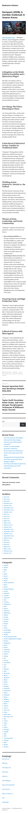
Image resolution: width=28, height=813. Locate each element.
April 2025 (7, 520)
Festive (6, 621)
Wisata (6, 744)
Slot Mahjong (6, 780)
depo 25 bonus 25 (7, 793)
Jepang (6, 656)
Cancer (6, 591)
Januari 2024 (8, 553)
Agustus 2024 (8, 538)
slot (3, 798)
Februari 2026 (8, 503)
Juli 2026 (6, 497)
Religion (6, 699)
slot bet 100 (5, 759)
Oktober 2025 (8, 512)
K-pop (6, 660)
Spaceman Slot (8, 716)
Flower (6, 623)
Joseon (6, 373)
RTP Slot (4, 763)
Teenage (6, 729)
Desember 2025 (8, 507)
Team (5, 727)
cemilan (6, 595)
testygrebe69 (7, 372)
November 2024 (9, 531)
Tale (5, 725)
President (7, 695)
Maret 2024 (7, 549)
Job (5, 658)
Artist (5, 574)
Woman (6, 747)
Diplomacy (7, 613)
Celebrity (6, 593)
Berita (5, 580)
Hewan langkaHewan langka (12, 639)
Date (5, 606)
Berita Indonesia (9, 582)
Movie (20, 372)
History (6, 641)
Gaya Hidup (7, 630)
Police (5, 693)
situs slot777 (6, 789)
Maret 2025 (7, 523)
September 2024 (9, 536)
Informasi (7, 649)
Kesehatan (7, 662)
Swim (5, 723)
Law (5, 664)
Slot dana (5, 772)
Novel (5, 684)
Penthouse (7, 690)
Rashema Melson (10, 5)
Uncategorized (8, 738)
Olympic (6, 686)
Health (6, 634)
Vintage (6, 740)
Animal (6, 565)
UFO (5, 736)
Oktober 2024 (8, 533)
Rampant (20, 373)
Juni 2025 (7, 516)
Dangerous (7, 604)
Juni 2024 (7, 542)
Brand (5, 587)
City (5, 600)
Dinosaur (6, 610)
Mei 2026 (7, 501)
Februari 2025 (8, 525)
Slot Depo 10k (6, 767)
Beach (5, 576)
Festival (6, 619)
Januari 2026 (8, 505)
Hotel (5, 645)
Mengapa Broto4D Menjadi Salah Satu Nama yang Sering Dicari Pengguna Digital (14, 459)
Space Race (7, 714)
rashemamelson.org (8, 37)
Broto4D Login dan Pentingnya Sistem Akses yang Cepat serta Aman (13, 453)
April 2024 (7, 546)
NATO (5, 682)
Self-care (6, 710)
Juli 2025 (6, 514)
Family (6, 617)
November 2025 (9, 510)
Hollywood (7, 643)
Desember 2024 (8, 529)
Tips (5, 734)
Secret (6, 708)
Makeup (6, 669)
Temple (6, 731)
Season (6, 706)
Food (5, 626)
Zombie (4, 375)
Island (6, 654)
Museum (6, 677)
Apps (5, 569)
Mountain (7, 673)
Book (5, 584)
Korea (10, 373)
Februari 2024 (8, 551)
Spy (5, 718)
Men (5, 671)
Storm (6, 721)
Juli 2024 (6, 540)
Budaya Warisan (9, 589)
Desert (6, 608)
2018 (3, 373)
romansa (6, 701)
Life (5, 667)
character (7, 597)
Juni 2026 (7, 499)
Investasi (6, 651)
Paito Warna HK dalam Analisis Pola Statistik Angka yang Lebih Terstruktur (15, 466)
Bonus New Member (8, 785)
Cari (3, 421)
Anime (6, 567)
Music (5, 680)
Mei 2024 (6, 544)
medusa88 (5, 802)
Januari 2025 (8, 527)
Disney (6, 615)
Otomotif (6, 688)
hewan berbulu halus (10, 636)
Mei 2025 (6, 518)
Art (5, 572)
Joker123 (4, 776)
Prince (6, 697)
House (6, 647)
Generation (7, 632)
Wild (5, 742)
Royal (5, 703)
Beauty (6, 578)
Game (5, 628)
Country (6, 602)
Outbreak (14, 373)
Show (5, 712)
